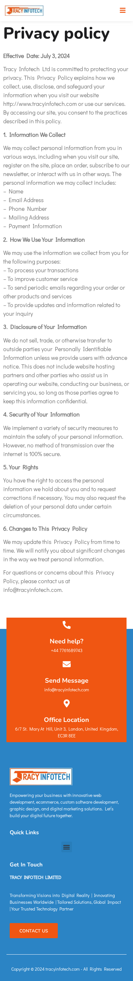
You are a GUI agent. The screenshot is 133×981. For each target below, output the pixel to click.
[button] (122, 10)
